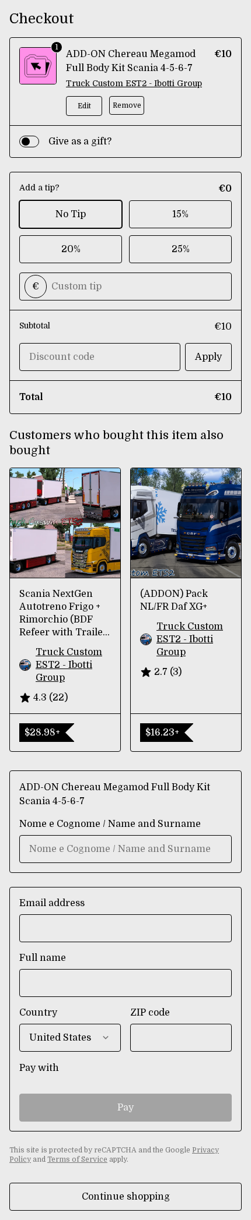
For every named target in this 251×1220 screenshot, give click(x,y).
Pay (125, 1107)
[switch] (29, 141)
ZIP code (150, 1012)
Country (38, 1012)
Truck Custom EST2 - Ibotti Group (134, 83)
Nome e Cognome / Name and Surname (110, 824)
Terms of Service (77, 1159)
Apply (208, 357)
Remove (127, 105)
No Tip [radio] (70, 214)
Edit (84, 106)
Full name (42, 958)
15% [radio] (180, 214)
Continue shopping (126, 1196)
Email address (52, 903)
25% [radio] (181, 249)
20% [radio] (71, 249)
